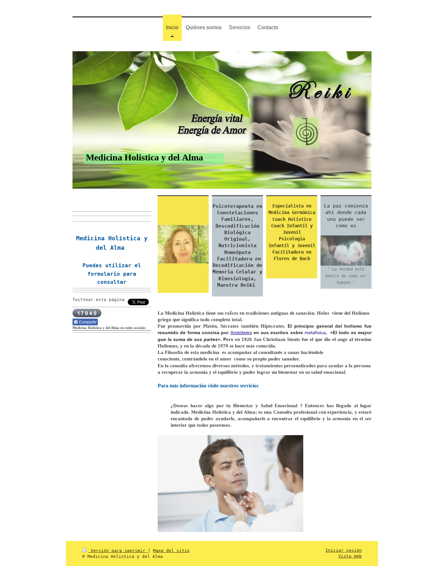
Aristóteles (241, 332)
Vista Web (350, 556)
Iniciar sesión (343, 550)
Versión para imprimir (118, 550)
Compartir (87, 322)
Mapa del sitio (171, 550)
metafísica (315, 332)
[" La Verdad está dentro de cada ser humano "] (346, 250)
